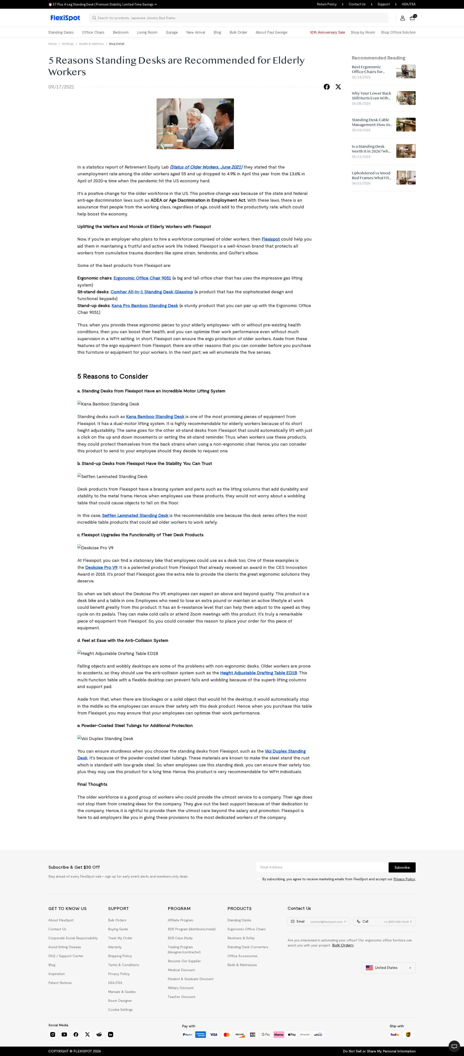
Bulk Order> (343, 945)
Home (52, 43)
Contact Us (357, 4)
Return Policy (327, 4)
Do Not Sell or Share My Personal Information (379, 1051)
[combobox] (241, 18)
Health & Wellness (91, 43)
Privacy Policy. (404, 879)
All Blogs (68, 43)
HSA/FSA (409, 4)
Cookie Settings (120, 1010)
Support (384, 4)
